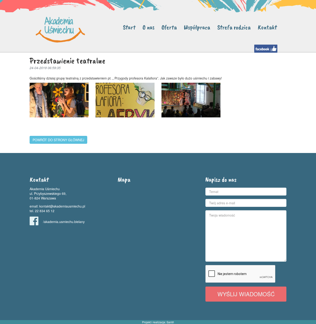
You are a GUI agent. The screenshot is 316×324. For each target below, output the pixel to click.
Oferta (169, 27)
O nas (149, 27)
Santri (170, 322)
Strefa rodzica (234, 27)
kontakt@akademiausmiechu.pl (62, 206)
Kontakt (267, 27)
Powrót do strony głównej (58, 140)
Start (129, 27)
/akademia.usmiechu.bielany (64, 221)
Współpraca (197, 27)
